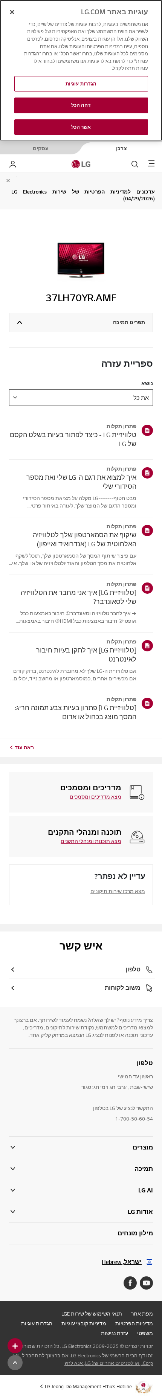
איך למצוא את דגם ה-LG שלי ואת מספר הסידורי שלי (81, 482)
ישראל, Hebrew (122, 1262)
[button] (81, 1169)
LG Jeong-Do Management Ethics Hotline (88, 1386)
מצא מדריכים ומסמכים (95, 796)
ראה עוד (24, 747)
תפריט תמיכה (129, 322)
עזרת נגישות (114, 1333)
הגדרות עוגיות (36, 1323)
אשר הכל (81, 127)
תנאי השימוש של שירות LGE (91, 1313)
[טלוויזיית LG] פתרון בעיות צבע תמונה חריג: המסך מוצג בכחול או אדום (75, 712)
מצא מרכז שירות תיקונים (117, 891)
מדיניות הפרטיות (134, 1323)
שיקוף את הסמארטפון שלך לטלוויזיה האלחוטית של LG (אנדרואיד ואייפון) (84, 539)
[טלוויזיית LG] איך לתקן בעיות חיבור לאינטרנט (86, 654)
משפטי (145, 1333)
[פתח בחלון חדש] (146, 1283)
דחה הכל (81, 105)
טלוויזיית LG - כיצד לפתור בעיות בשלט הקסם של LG (73, 439)
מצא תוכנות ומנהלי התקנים (91, 841)
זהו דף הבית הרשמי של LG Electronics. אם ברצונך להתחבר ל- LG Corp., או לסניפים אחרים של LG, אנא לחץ (83, 1359)
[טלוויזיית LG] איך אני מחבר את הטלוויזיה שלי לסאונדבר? (78, 597)
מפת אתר (142, 1313)
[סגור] (12, 12)
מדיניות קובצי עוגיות (83, 1323)
